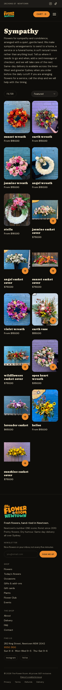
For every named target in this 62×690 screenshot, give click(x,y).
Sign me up (48, 554)
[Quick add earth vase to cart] (53, 320)
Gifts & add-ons (13, 583)
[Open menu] (54, 14)
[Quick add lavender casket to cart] (25, 416)
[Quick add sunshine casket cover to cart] (25, 463)
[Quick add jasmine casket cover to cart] (53, 221)
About (7, 615)
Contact (8, 629)
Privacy (7, 682)
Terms (18, 682)
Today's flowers (12, 573)
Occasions (9, 578)
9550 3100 (10, 647)
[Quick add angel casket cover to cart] (25, 271)
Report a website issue (31, 677)
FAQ (6, 625)
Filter (10, 94)
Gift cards (9, 588)
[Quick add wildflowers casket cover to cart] (25, 367)
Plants (7, 592)
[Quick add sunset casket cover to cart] (53, 271)
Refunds (28, 682)
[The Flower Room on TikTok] (55, 3)
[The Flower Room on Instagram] (50, 3)
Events (7, 602)
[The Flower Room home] (9, 14)
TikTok (25, 657)
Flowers (8, 569)
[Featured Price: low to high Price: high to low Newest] (44, 94)
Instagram (11, 657)
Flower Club (10, 597)
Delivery (8, 620)
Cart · (41, 14)
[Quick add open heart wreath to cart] (53, 367)
